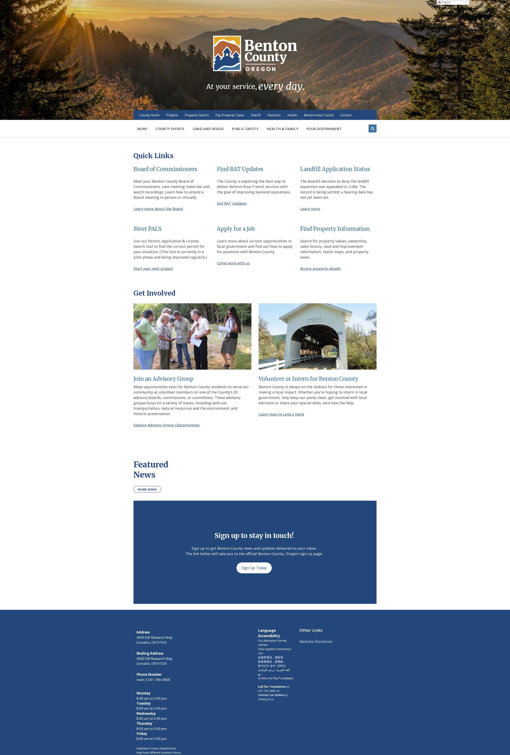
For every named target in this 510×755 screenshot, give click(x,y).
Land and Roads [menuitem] (208, 128)
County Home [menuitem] (149, 115)
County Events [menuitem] (169, 128)
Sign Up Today (254, 567)
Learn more (310, 208)
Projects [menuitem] (172, 115)
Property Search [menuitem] (197, 115)
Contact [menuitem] (346, 115)
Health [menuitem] (292, 115)
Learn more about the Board (158, 208)
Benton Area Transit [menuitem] (319, 115)
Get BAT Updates (232, 203)
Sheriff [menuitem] (256, 115)
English (445, 2)
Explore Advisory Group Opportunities (166, 425)
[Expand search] (373, 128)
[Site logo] (255, 63)
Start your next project (153, 268)
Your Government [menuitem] (324, 128)
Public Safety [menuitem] (245, 128)
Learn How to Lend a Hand (281, 414)
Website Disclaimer (316, 641)
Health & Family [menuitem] (282, 128)
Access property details (320, 268)
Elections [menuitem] (274, 115)
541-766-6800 (267, 691)
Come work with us (233, 263)
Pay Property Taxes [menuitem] (230, 115)
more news (147, 489)
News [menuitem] (142, 128)
